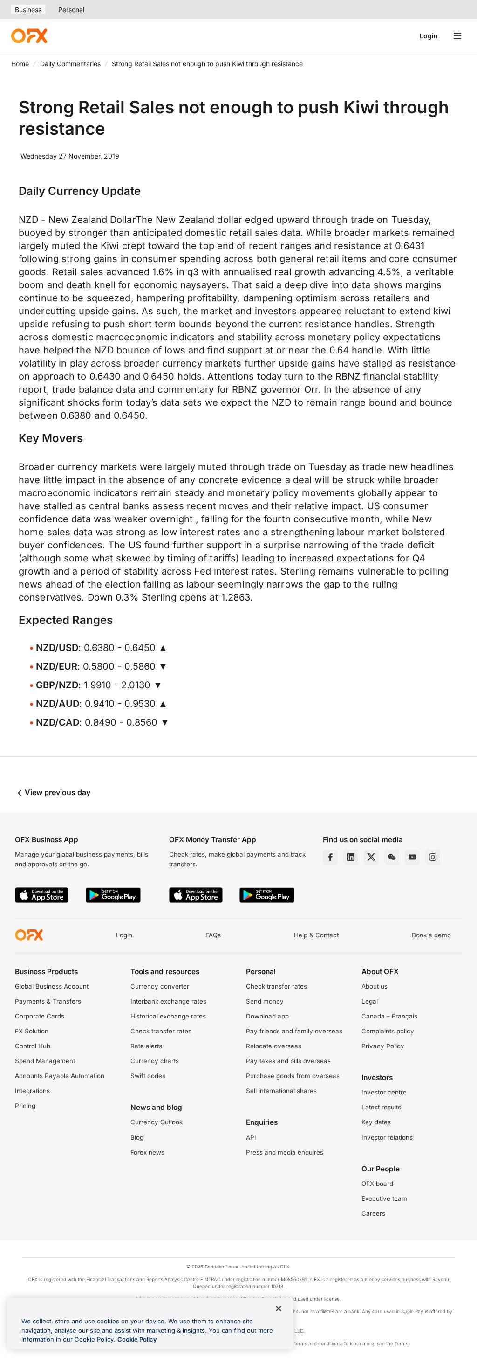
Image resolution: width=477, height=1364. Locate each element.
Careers (373, 1213)
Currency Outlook (156, 1122)
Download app (267, 1016)
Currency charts (154, 1061)
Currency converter (159, 986)
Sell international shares (281, 1090)
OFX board (377, 1183)
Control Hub (32, 1046)
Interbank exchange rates (168, 1001)
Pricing (25, 1105)
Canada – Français (389, 1016)
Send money (265, 1001)
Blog (136, 1137)
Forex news (147, 1152)
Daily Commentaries (70, 64)
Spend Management (45, 1061)
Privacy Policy (382, 1046)
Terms (400, 1343)
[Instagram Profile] (432, 857)
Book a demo (431, 935)
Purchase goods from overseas (293, 1076)
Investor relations (387, 1137)
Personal (71, 10)
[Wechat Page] (391, 857)
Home (20, 64)
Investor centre (384, 1092)
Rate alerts (146, 1046)
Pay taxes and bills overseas (288, 1061)
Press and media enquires (284, 1152)
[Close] (278, 1308)
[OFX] (29, 35)
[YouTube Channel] (412, 857)
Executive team (384, 1198)
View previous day (56, 792)
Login (429, 36)
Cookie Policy (137, 1339)
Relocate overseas (273, 1046)
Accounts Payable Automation (59, 1076)
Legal (369, 1001)
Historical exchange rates (168, 1016)
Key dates (376, 1122)
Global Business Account (52, 986)
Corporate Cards (39, 1016)
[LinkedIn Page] (350, 857)
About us (374, 986)
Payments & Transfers (48, 1001)
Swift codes (147, 1076)
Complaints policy (387, 1031)
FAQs (213, 935)
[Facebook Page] (330, 857)
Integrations (32, 1090)
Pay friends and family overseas (294, 1031)
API (251, 1137)
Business (28, 10)
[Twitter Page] (371, 857)
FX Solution (31, 1031)
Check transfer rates (160, 1031)
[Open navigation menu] (457, 36)
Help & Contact (316, 935)
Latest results (381, 1107)
